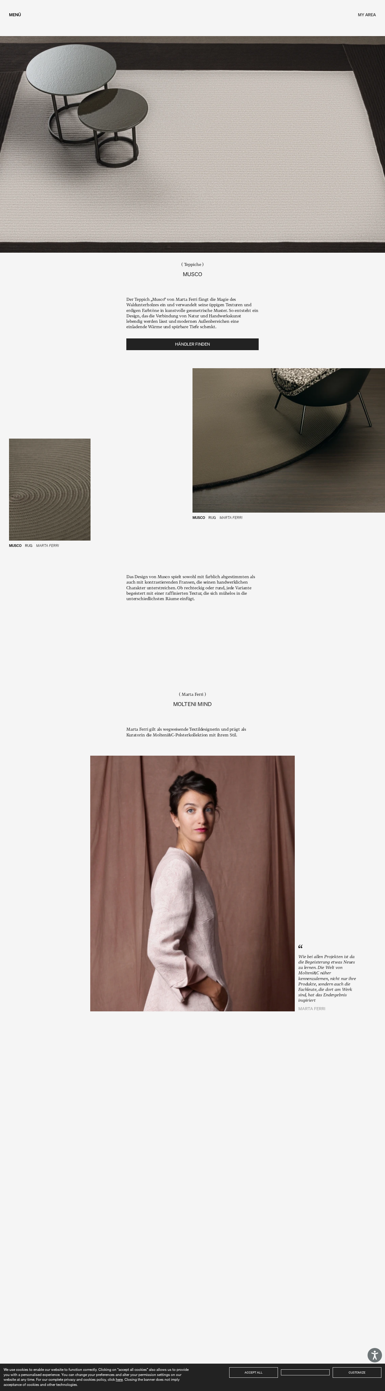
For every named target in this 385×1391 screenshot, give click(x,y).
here (119, 1379)
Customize (357, 1372)
